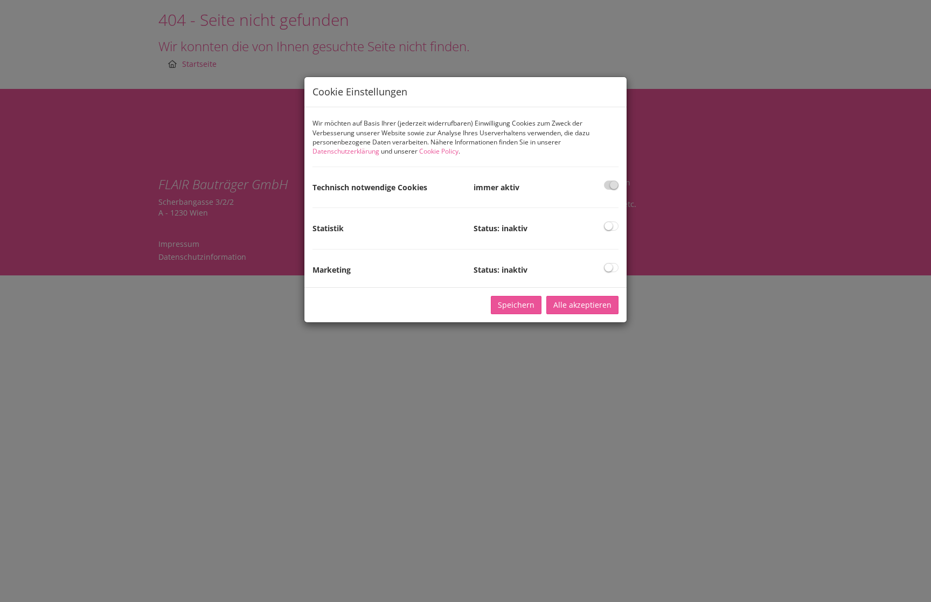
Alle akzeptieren (582, 305)
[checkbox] (611, 185)
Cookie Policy (438, 151)
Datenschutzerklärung (345, 151)
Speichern (516, 305)
